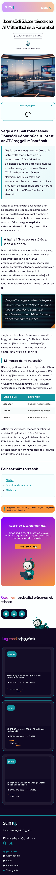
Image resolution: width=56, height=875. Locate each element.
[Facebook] (4, 843)
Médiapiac (11, 490)
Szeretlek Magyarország (19, 485)
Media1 (9, 479)
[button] (52, 106)
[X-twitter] (11, 843)
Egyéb (39, 36)
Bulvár (11, 762)
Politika (11, 654)
